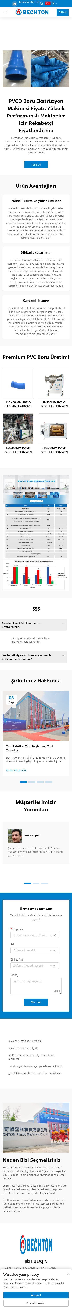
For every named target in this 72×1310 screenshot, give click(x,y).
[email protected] (29, 2)
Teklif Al (62, 12)
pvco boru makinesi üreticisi (24, 1041)
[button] (23, 782)
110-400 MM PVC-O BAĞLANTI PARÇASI (18, 404)
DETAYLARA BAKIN (18, 383)
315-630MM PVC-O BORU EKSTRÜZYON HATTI (54, 450)
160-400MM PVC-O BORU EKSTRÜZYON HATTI (18, 450)
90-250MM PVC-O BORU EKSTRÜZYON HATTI (54, 404)
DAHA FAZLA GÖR (16, 770)
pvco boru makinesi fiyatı (23, 1048)
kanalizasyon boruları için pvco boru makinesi (35, 1066)
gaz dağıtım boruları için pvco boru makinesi (34, 1073)
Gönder (36, 1002)
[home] (32, 12)
